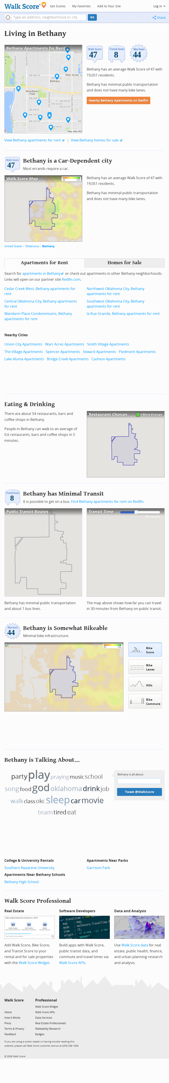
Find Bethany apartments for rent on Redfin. (107, 502)
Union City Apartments (23, 344)
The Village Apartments (23, 352)
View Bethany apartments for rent (32, 140)
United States (13, 246)
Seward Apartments (99, 352)
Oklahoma (32, 246)
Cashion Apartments (109, 359)
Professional (46, 1000)
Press (7, 1023)
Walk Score (14, 1000)
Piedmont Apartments (137, 352)
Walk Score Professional (37, 901)
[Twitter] (6, 1006)
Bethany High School (21, 882)
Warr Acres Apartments (64, 344)
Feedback (10, 1034)
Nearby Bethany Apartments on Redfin (118, 100)
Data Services (43, 1017)
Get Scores (58, 6)
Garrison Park (98, 868)
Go (92, 17)
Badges (39, 1034)
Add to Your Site (109, 6)
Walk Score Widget (34, 963)
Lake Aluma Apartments (24, 359)
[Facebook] (13, 1006)
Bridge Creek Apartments (68, 359)
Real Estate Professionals (50, 1023)
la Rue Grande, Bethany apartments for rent (123, 314)
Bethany (48, 246)
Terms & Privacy (14, 1028)
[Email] (20, 1006)
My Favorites (81, 6)
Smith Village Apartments (108, 344)
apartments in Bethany (41, 273)
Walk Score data (134, 945)
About (8, 1012)
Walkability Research (48, 1028)
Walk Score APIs (72, 963)
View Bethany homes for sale (95, 140)
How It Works (12, 1017)
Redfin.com (71, 279)
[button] (7, 17)
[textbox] (48, 17)
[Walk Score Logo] (25, 5)
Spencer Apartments (63, 352)
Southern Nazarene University (29, 868)
